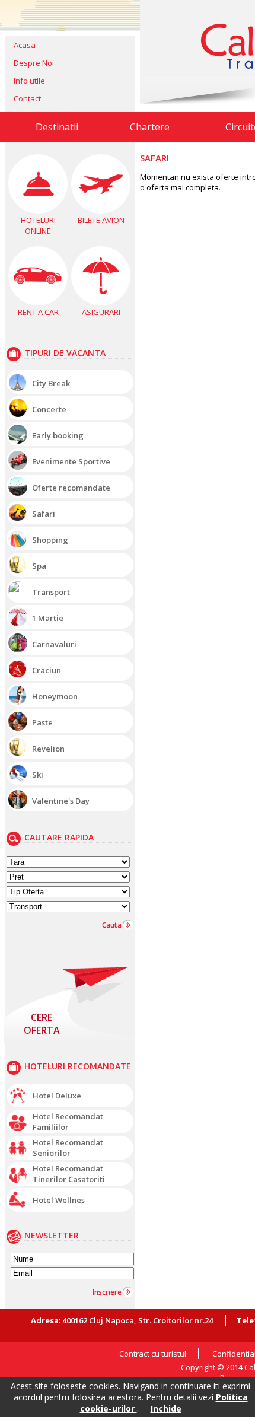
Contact (27, 98)
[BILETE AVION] (100, 184)
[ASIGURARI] (100, 275)
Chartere (150, 126)
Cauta (112, 925)
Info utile (29, 80)
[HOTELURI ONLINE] (38, 184)
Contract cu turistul (152, 1353)
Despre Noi (34, 63)
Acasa (25, 45)
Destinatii (57, 126)
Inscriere (107, 1292)
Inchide (166, 1408)
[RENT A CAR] (38, 275)
